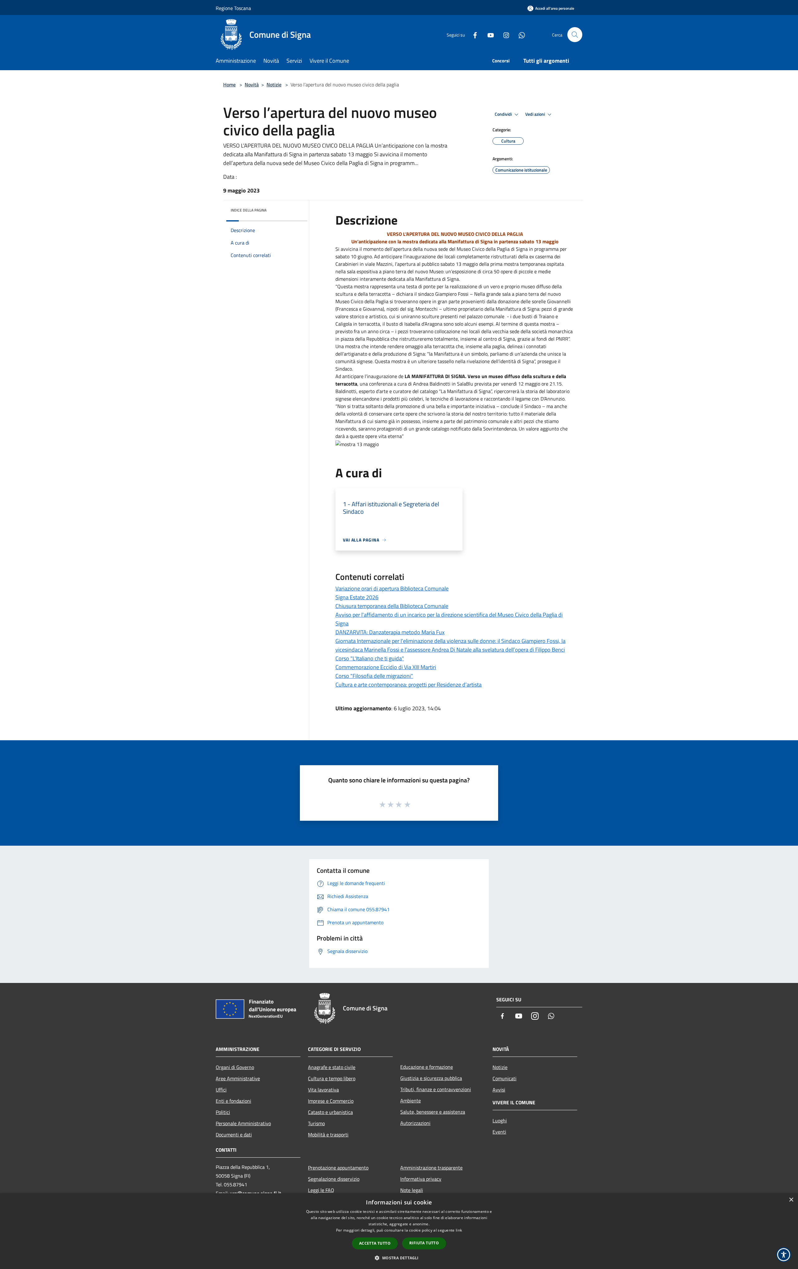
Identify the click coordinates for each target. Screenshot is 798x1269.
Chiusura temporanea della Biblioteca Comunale (391, 606)
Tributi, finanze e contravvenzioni (435, 1089)
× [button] (791, 1200)
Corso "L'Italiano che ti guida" (369, 658)
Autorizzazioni (415, 1123)
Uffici (221, 1089)
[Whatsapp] (519, 34)
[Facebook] (472, 34)
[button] (398, 1258)
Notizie (274, 84)
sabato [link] (526, 241)
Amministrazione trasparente (431, 1167)
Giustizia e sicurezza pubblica (431, 1078)
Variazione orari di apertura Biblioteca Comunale (392, 588)
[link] (526, 241)
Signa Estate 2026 (356, 597)
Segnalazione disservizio (333, 1179)
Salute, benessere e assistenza (432, 1112)
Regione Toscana (233, 8)
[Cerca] (574, 34)
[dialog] (399, 1231)
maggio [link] (471, 264)
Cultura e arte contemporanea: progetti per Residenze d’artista (408, 684)
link (459, 1230)
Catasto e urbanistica (330, 1112)
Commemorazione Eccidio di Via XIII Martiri (385, 667)
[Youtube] (488, 34)
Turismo (316, 1123)
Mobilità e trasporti (328, 1134)
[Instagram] (504, 34)
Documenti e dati (234, 1134)
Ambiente (410, 1100)
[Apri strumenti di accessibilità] (783, 1254)
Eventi (499, 1131)
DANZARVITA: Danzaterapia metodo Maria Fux (390, 632)
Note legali (411, 1190)
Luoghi (500, 1120)
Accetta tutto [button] (375, 1243)
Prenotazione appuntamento (338, 1167)
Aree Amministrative (238, 1078)
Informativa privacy (420, 1179)
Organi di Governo (235, 1067)
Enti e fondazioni (233, 1101)
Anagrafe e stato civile (331, 1067)
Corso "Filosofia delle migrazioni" (374, 676)
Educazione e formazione (426, 1067)
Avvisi (499, 1089)
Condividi (504, 114)
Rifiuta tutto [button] (424, 1243)
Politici (223, 1112)
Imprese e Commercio (330, 1101)
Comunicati (505, 1078)
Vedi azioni (535, 114)
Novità (252, 84)
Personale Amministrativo (243, 1123)
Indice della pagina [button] (249, 210)
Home (229, 84)
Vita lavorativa (323, 1089)
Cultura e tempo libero (331, 1078)
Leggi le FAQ (321, 1190)
